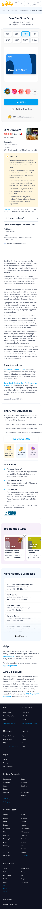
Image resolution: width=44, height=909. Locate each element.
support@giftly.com (10, 666)
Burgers (23, 879)
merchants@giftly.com (10, 747)
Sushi (5, 879)
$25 (7, 34)
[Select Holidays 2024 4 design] (7, 91)
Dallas (5, 821)
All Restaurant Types (7, 889)
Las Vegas (6, 828)
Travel (23, 779)
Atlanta (5, 814)
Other (34, 40)
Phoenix (23, 839)
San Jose (6, 852)
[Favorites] (22, 3)
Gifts (3, 10)
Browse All (24, 856)
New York (6, 835)
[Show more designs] (35, 91)
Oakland (24, 835)
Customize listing (8, 736)
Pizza (23, 875)
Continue (21, 102)
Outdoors (24, 786)
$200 (8, 40)
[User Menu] (36, 3)
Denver (23, 821)
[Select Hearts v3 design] (28, 91)
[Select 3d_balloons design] (21, 91)
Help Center (7, 712)
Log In (25, 719)
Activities (24, 782)
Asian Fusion (7, 875)
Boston (5, 818)
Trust (24, 743)
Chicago (24, 818)
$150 (34, 34)
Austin (23, 814)
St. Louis (23, 842)
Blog (24, 746)
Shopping (6, 782)
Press (24, 739)
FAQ (4, 719)
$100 (25, 34)
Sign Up (25, 716)
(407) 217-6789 (9, 137)
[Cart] (28, 3)
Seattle (23, 852)
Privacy (5, 763)
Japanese (24, 882)
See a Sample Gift (21, 439)
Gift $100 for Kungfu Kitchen (14, 369)
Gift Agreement (8, 766)
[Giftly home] (7, 3)
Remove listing (7, 739)
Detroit (5, 825)
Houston (24, 825)
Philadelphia (7, 839)
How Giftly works (8, 716)
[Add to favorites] (21, 109)
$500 (16, 40)
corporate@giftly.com (30, 723)
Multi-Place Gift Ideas (10, 904)
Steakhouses (25, 868)
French (23, 872)
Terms (5, 759)
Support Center (9, 656)
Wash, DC (6, 856)
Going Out (6, 792)
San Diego (6, 846)
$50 (16, 34)
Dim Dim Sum (37, 10)
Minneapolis (25, 832)
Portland (6, 842)
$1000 (25, 40)
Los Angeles (25, 828)
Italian (5, 872)
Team (24, 736)
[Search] (16, 3)
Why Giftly (26, 712)
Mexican (6, 882)
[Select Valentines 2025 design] (14, 91)
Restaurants (7, 779)
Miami (5, 832)
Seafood (6, 868)
